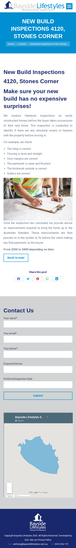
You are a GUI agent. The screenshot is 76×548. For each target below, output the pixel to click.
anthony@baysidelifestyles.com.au (30, 544)
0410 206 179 (61, 544)
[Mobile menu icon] (69, 6)
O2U (27, 540)
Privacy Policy (44, 540)
